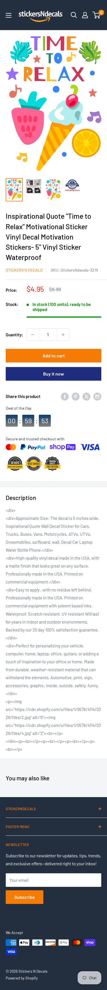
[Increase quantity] (63, 335)
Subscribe (24, 897)
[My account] (85, 15)
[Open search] (74, 15)
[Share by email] (97, 396)
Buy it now (53, 373)
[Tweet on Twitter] (86, 396)
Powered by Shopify (22, 978)
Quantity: (14, 334)
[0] (96, 15)
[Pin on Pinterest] (76, 396)
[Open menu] (8, 15)
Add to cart (54, 355)
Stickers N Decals (24, 270)
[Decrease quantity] (33, 335)
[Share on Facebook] (65, 396)
